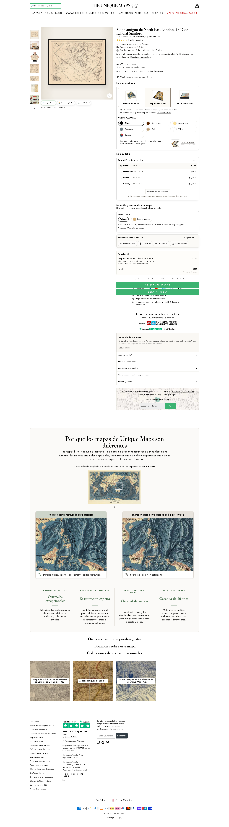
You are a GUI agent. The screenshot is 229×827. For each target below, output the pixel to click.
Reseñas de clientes (37, 773)
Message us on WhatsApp (75, 741)
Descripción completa (139, 57)
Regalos (157, 13)
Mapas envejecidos (37, 757)
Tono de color (127, 214)
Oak (153, 129)
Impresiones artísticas (133, 13)
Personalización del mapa (39, 753)
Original (123, 219)
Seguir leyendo (125, 348)
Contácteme (34, 721)
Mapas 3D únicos (36, 737)
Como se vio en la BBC (38, 785)
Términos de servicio (37, 793)
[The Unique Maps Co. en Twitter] (107, 742)
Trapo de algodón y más (39, 765)
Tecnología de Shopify (114, 817)
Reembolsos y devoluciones (40, 745)
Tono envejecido (143, 219)
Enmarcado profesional (38, 729)
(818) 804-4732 (71, 737)
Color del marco (127, 118)
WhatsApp (140, 305)
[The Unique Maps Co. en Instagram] (98, 742)
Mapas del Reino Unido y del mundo (90, 13)
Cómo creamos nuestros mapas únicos (133, 375)
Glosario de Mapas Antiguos (40, 781)
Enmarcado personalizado (39, 761)
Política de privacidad (38, 789)
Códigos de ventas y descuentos (42, 769)
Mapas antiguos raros (47, 13)
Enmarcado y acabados (128, 368)
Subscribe (121, 736)
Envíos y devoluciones (127, 362)
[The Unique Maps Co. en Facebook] (102, 742)
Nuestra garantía (125, 381)
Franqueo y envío (36, 741)
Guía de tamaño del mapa (40, 749)
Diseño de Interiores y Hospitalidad (43, 733)
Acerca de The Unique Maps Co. (42, 725)
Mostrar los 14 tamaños (157, 192)
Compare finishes (164, 112)
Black (127, 123)
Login (64, 780)
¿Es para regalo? (125, 355)
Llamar (174, 302)
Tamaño (157, 160)
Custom (128, 135)
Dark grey (129, 129)
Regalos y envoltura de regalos (41, 777)
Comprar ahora (158, 292)
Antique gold (183, 123)
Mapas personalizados (182, 13)
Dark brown (156, 123)
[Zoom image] (109, 95)
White (180, 129)
